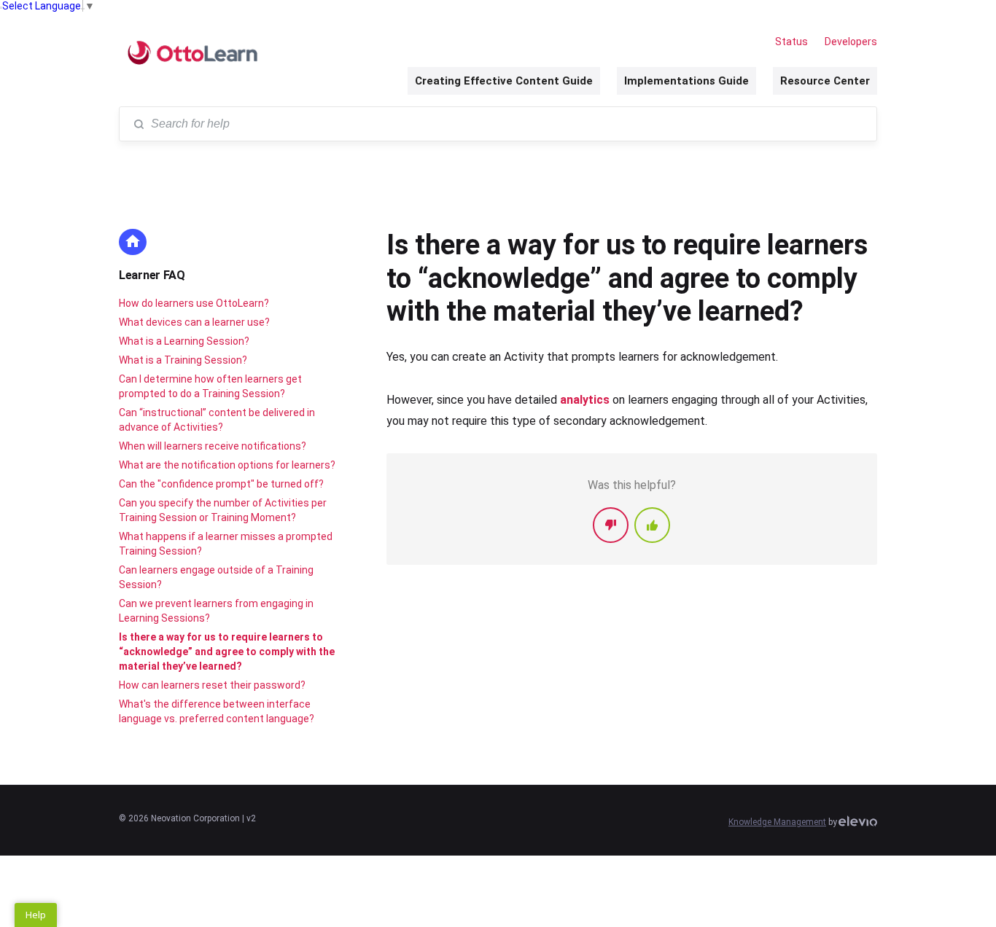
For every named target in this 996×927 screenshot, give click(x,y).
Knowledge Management (777, 822)
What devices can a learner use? (194, 322)
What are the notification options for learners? (227, 465)
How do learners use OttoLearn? (194, 303)
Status (791, 41)
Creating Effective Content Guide (504, 80)
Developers (851, 41)
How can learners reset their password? (212, 685)
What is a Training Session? (183, 360)
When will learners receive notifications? (212, 446)
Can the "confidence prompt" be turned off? (221, 484)
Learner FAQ (152, 275)
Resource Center (825, 80)
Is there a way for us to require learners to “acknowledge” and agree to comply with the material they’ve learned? (227, 651)
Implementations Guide (686, 80)
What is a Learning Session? (184, 341)
